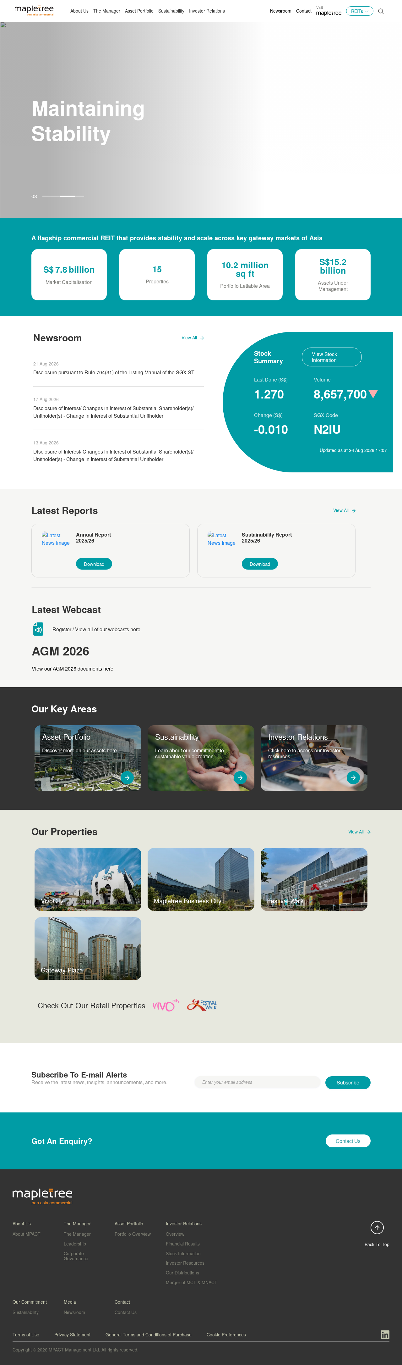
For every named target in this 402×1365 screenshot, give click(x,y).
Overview (175, 1234)
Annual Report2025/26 (93, 537)
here (135, 629)
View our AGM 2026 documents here (72, 668)
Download (94, 563)
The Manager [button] (106, 11)
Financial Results (183, 1243)
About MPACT (27, 1234)
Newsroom (280, 11)
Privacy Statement (72, 1334)
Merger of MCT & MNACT (191, 1282)
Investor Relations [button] (207, 11)
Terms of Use (26, 1334)
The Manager (77, 1234)
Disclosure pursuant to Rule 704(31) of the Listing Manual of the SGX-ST (113, 372)
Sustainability (171, 11)
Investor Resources (185, 1263)
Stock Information (183, 1253)
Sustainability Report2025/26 (267, 537)
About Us (79, 11)
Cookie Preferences (226, 1334)
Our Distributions (182, 1272)
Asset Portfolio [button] (139, 11)
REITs (357, 11)
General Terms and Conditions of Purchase (149, 1334)
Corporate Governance (76, 1256)
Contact (304, 11)
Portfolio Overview (133, 1234)
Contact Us (126, 1312)
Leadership (75, 1243)
